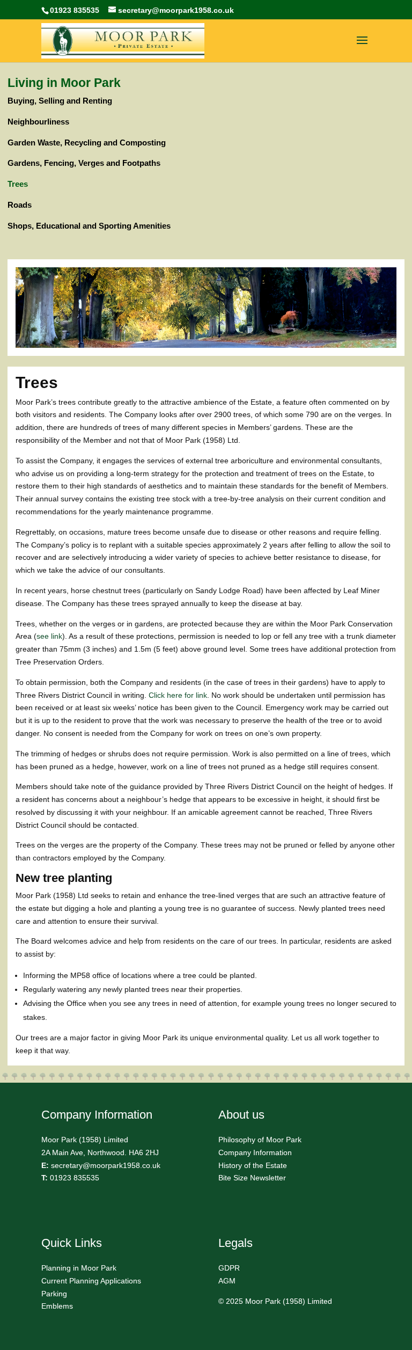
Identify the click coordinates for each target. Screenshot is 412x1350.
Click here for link (178, 695)
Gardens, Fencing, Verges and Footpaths (84, 162)
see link (49, 636)
